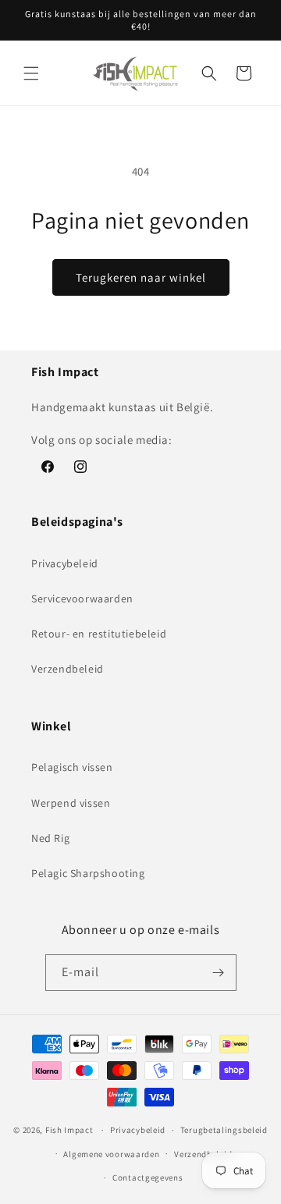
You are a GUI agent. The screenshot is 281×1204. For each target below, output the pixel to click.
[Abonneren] (218, 972)
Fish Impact (69, 1129)
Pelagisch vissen (72, 767)
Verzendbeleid (67, 669)
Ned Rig (50, 838)
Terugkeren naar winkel (141, 277)
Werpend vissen (70, 803)
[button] (31, 73)
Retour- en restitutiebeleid (98, 634)
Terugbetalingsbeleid (224, 1129)
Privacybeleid (64, 563)
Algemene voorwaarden (111, 1154)
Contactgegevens (147, 1177)
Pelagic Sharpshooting (88, 873)
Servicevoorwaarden (82, 598)
